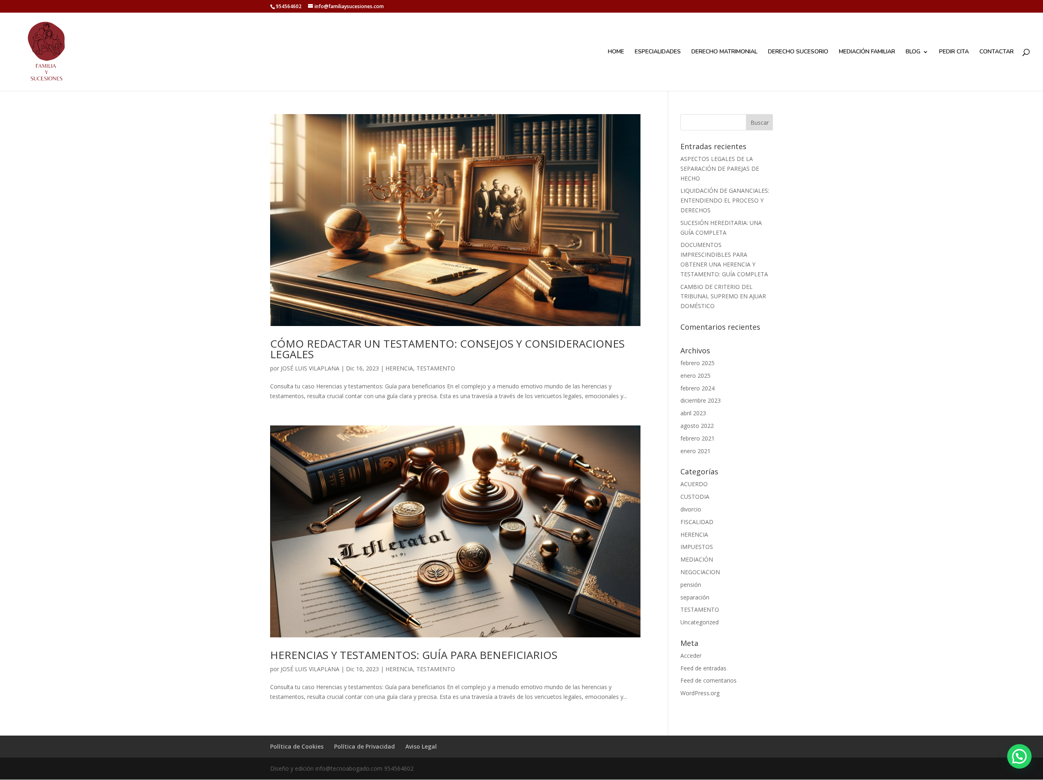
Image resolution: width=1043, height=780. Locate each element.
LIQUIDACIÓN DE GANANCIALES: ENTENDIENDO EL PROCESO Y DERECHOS (724, 200)
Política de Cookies (296, 746)
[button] (1019, 756)
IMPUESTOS (696, 547)
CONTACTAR (996, 52)
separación (694, 597)
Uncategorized (699, 622)
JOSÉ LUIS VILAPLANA (310, 368)
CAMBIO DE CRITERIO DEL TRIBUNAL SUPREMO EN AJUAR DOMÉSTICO (723, 296)
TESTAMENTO (435, 368)
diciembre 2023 (700, 400)
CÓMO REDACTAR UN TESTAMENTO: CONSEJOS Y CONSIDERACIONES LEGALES (447, 348)
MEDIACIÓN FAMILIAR (867, 52)
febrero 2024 (697, 388)
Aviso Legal (421, 746)
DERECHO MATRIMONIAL (724, 52)
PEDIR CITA (954, 52)
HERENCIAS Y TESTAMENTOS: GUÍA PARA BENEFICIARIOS (413, 655)
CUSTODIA (694, 496)
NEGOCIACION (700, 572)
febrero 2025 (697, 363)
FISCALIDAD (696, 522)
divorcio (690, 509)
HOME (616, 52)
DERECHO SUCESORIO (798, 52)
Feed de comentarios (708, 680)
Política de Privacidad (364, 746)
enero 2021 (695, 451)
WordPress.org (700, 693)
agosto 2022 (697, 426)
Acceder (691, 655)
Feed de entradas (703, 668)
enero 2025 (695, 375)
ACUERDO (694, 484)
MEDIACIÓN (696, 559)
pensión (690, 584)
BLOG (913, 52)
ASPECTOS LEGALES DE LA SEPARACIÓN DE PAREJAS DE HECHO (719, 168)
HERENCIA (399, 368)
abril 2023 (693, 413)
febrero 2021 (697, 438)
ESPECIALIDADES (658, 52)
